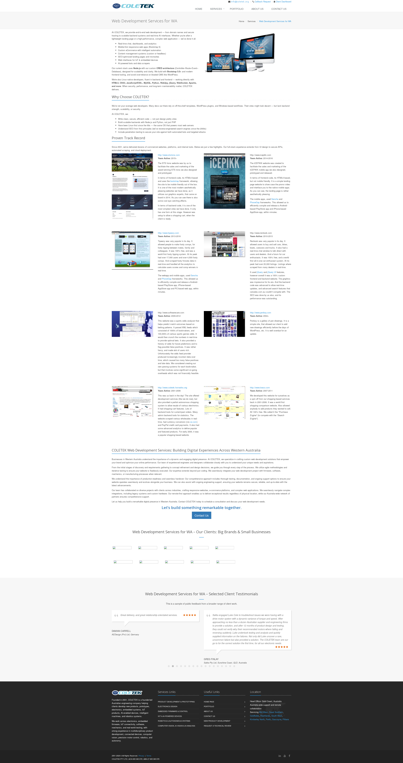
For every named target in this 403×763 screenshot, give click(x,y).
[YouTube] (285, 755)
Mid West (263, 712)
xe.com (193, 421)
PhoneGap (255, 202)
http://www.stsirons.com (169, 154)
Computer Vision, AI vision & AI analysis (176, 725)
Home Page (209, 701)
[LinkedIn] (280, 755)
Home (198, 8)
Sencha (274, 198)
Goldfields (254, 715)
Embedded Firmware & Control (173, 711)
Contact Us (279, 8)
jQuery (260, 272)
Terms (148, 755)
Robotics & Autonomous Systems (174, 721)
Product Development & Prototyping (176, 701)
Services (216, 8)
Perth (268, 719)
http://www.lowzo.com (260, 387)
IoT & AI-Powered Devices (170, 716)
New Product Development (217, 721)
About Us (257, 8)
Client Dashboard (283, 1)
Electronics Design (167, 706)
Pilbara (286, 719)
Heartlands (265, 715)
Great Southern (276, 712)
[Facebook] (289, 755)
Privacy (141, 755)
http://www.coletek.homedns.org (172, 387)
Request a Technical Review (217, 725)
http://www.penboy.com (260, 312)
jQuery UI (271, 272)
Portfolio (237, 8)
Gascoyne (276, 719)
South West (276, 715)
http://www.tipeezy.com (168, 232)
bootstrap (174, 181)
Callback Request (263, 1)
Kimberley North (257, 719)
